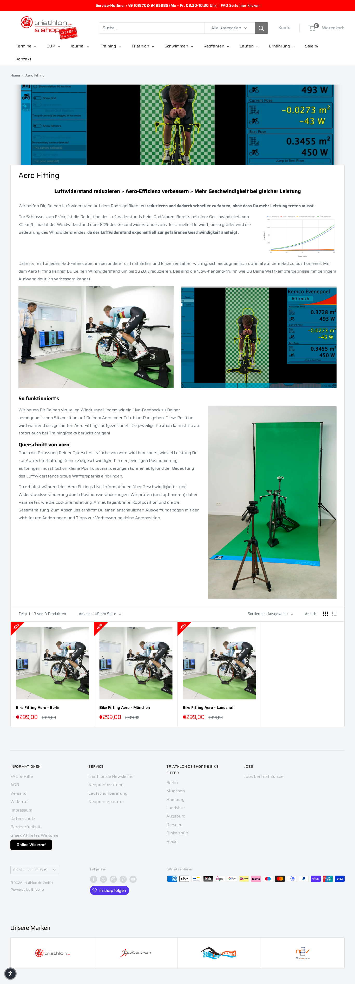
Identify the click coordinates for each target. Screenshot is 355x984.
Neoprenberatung (105, 784)
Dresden (174, 824)
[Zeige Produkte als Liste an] (334, 614)
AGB (14, 784)
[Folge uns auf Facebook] (93, 879)
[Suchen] (261, 28)
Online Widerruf (31, 845)
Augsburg (175, 816)
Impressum (21, 810)
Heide (172, 841)
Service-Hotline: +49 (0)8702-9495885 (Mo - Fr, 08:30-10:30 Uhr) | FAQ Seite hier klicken (178, 5)
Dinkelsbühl (177, 833)
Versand (18, 793)
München (175, 791)
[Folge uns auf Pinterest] (123, 879)
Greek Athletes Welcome (34, 835)
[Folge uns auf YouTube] (133, 879)
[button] (10, 973)
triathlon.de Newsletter (111, 776)
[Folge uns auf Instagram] (113, 879)
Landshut (175, 808)
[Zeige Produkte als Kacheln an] (325, 614)
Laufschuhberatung (107, 793)
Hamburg (175, 799)
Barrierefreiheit (25, 826)
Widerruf (19, 801)
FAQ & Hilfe (21, 776)
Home (15, 75)
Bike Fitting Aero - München (124, 708)
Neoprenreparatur (106, 801)
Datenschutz (22, 818)
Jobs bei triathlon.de (264, 776)
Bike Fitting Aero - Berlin (38, 708)
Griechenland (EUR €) (30, 869)
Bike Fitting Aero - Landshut (208, 708)
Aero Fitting (34, 75)
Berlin (172, 782)
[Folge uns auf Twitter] (103, 879)
